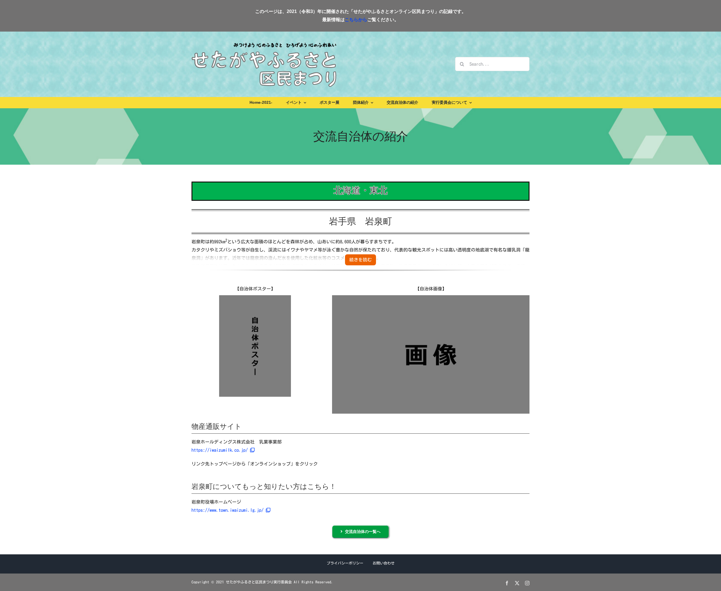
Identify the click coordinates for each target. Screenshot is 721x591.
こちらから (356, 19)
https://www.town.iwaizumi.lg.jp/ (229, 510)
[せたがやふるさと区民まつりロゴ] (264, 42)
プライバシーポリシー (345, 563)
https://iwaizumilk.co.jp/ (221, 450)
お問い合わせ (384, 563)
